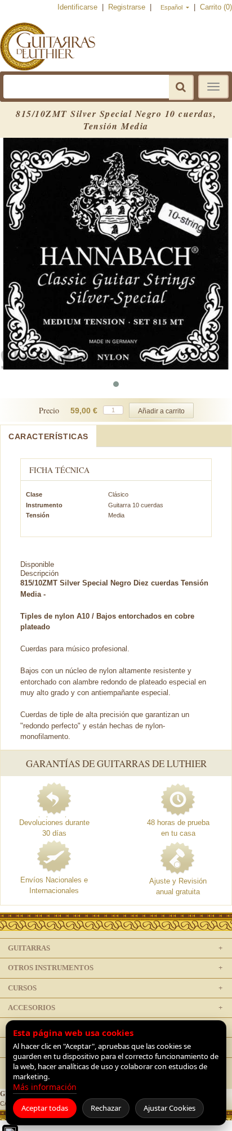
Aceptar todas (44, 1108)
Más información (45, 1087)
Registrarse (128, 7)
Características (48, 436)
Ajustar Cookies (169, 1108)
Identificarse (78, 7)
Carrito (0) (216, 7)
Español (172, 7)
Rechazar (106, 1108)
